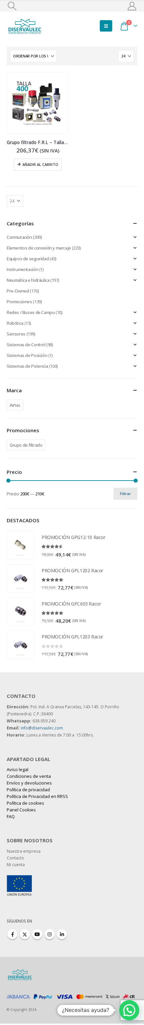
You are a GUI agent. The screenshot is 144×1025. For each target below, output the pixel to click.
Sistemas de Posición (27, 355)
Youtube (37, 934)
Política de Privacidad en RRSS (37, 796)
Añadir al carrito (40, 164)
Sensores (16, 334)
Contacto (15, 857)
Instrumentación (22, 269)
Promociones (19, 302)
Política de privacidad (28, 790)
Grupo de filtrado (26, 445)
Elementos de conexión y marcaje (39, 248)
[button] (12, 6)
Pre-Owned (18, 291)
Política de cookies (25, 803)
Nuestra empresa (24, 851)
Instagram (50, 934)
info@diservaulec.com (42, 728)
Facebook (12, 934)
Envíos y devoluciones (29, 783)
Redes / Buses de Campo (31, 312)
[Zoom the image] (19, 878)
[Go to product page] (37, 103)
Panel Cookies (21, 810)
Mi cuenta (16, 864)
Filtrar (125, 493)
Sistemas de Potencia (27, 366)
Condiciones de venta (29, 776)
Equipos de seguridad (28, 259)
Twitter (25, 934)
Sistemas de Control (26, 345)
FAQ (11, 816)
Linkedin (62, 934)
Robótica (15, 323)
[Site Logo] (25, 25)
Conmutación (19, 237)
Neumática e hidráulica (28, 280)
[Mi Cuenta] (132, 6)
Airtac (15, 405)
